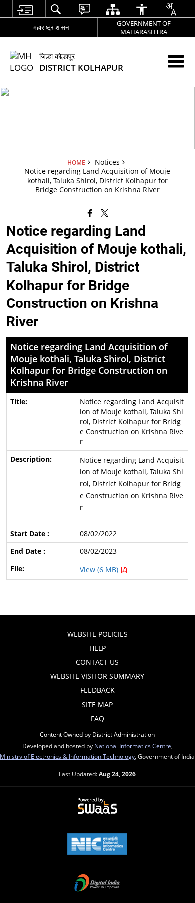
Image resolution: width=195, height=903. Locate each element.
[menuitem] (25, 9)
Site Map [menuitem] (97, 704)
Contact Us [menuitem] (97, 662)
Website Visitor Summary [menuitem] (97, 676)
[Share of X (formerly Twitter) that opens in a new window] (104, 213)
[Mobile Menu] (176, 61)
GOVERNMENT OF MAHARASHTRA (144, 27)
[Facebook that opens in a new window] (90, 213)
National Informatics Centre (133, 746)
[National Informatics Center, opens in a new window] (97, 845)
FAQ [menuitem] (97, 718)
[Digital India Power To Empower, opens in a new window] (97, 883)
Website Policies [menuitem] (98, 634)
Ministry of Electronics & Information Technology (67, 756)
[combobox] (171, 9)
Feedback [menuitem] (97, 690)
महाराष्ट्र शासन (51, 27)
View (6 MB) (100, 569)
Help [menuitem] (98, 648)
